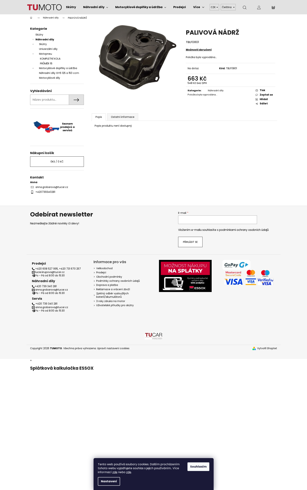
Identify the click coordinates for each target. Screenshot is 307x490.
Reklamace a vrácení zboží (113, 289)
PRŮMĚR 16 (46, 63)
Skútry (39, 34)
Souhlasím (198, 467)
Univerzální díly (48, 49)
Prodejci (101, 272)
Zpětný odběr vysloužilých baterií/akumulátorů (112, 295)
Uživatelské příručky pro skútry (115, 305)
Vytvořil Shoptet (267, 348)
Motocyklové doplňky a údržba (58, 68)
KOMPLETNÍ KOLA (50, 58)
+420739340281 (45, 192)
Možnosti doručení (199, 49)
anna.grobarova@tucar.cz (51, 187)
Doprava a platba (107, 285)
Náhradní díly (44, 39)
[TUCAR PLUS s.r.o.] (154, 335)
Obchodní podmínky (109, 277)
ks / (57, 161)
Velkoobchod (104, 268)
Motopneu (45, 54)
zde (114, 472)
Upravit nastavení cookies (113, 348)
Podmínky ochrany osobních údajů (118, 281)
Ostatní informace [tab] (122, 117)
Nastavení (109, 481)
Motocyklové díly (49, 78)
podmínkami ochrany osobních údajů (244, 230)
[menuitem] (71, 7)
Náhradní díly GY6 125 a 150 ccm (59, 73)
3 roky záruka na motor (110, 301)
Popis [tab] (99, 117)
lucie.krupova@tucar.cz (50, 272)
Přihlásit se (190, 242)
